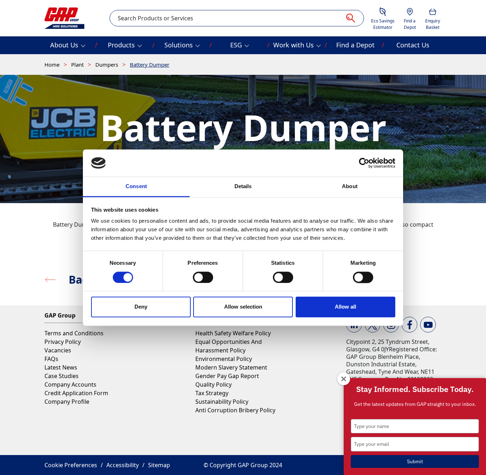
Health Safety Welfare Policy (233, 333)
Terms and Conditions (74, 333)
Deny (140, 307)
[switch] (203, 277)
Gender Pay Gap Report (227, 376)
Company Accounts (70, 384)
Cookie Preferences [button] (70, 465)
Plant (78, 64)
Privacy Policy (62, 342)
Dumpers (107, 64)
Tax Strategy (211, 393)
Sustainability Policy (221, 402)
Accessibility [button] (122, 465)
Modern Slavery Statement (231, 367)
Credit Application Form (76, 393)
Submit (415, 461)
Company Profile (66, 402)
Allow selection (243, 307)
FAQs (51, 359)
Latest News (60, 367)
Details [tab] (243, 187)
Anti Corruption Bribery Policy (235, 410)
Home (52, 64)
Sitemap (159, 465)
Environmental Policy (223, 359)
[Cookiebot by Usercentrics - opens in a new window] (364, 163)
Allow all (345, 307)
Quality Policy (213, 384)
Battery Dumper (149, 64)
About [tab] (350, 187)
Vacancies (57, 350)
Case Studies (61, 376)
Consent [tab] (136, 187)
